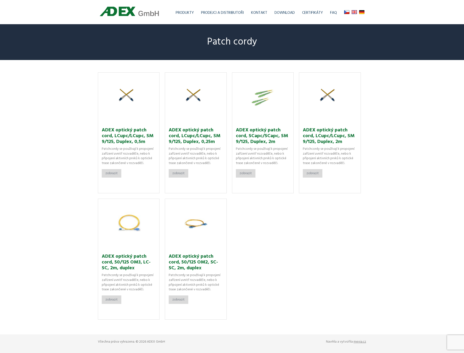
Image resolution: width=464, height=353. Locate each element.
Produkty (185, 13)
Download (285, 13)
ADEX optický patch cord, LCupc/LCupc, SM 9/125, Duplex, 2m (329, 136)
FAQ (333, 13)
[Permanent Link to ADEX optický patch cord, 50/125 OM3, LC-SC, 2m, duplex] (128, 224)
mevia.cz (360, 342)
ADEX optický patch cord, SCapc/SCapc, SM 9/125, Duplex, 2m (262, 136)
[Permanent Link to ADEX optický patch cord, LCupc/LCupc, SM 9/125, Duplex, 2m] (329, 98)
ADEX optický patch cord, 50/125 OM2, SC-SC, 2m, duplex (193, 262)
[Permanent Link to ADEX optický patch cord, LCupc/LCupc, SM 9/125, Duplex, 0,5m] (128, 98)
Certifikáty (312, 13)
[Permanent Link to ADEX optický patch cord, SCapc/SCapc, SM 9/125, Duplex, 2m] (262, 98)
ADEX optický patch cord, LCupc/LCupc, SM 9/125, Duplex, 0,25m (194, 136)
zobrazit (111, 173)
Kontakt (259, 13)
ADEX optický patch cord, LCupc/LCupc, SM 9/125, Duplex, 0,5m (127, 136)
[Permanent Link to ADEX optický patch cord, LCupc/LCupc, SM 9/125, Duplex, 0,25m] (195, 98)
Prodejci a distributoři (222, 13)
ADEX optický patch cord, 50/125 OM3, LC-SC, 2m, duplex (126, 262)
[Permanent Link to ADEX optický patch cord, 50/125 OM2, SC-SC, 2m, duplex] (195, 224)
